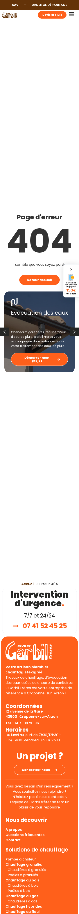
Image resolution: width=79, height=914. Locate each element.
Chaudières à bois (23, 885)
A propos (13, 829)
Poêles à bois (19, 890)
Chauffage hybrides (23, 906)
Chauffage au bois (22, 880)
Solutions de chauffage (36, 849)
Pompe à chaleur (20, 859)
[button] (74, 332)
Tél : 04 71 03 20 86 (22, 723)
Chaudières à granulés (27, 869)
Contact (13, 840)
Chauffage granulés (23, 864)
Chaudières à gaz (22, 901)
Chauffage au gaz (21, 895)
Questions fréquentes (25, 834)
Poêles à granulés (23, 875)
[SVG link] (9, 15)
